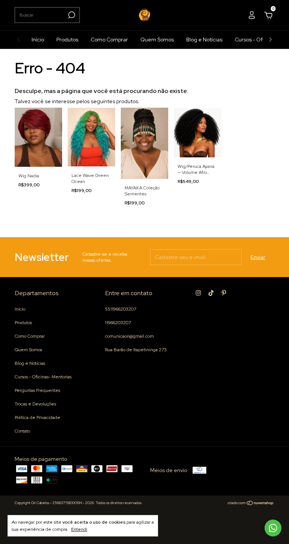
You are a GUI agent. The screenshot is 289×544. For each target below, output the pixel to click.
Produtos (67, 39)
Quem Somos (157, 39)
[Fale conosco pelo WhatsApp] (273, 528)
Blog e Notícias (204, 39)
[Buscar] (71, 15)
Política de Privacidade (37, 417)
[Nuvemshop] (250, 503)
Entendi (79, 529)
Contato (22, 431)
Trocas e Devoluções (35, 404)
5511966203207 (120, 309)
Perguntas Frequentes (37, 390)
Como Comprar (109, 39)
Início (38, 39)
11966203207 (118, 323)
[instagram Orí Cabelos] (198, 293)
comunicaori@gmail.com (129, 336)
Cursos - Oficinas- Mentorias (43, 377)
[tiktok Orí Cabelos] (211, 293)
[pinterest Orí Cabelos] (224, 293)
